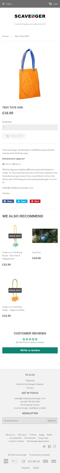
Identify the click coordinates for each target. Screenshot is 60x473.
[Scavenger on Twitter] (44, 447)
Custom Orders (16, 441)
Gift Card (22, 434)
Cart (55, 4)
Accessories (16, 438)
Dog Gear (43, 438)
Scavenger (21, 455)
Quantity (7, 121)
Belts (49, 434)
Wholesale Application (38, 441)
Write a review (30, 350)
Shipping (30, 380)
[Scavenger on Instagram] (54, 447)
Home (5, 36)
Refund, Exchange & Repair (30, 384)
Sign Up (52, 421)
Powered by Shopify (39, 455)
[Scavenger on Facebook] (49, 447)
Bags (41, 434)
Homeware (30, 438)
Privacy (30, 388)
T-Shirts (32, 434)
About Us (10, 434)
